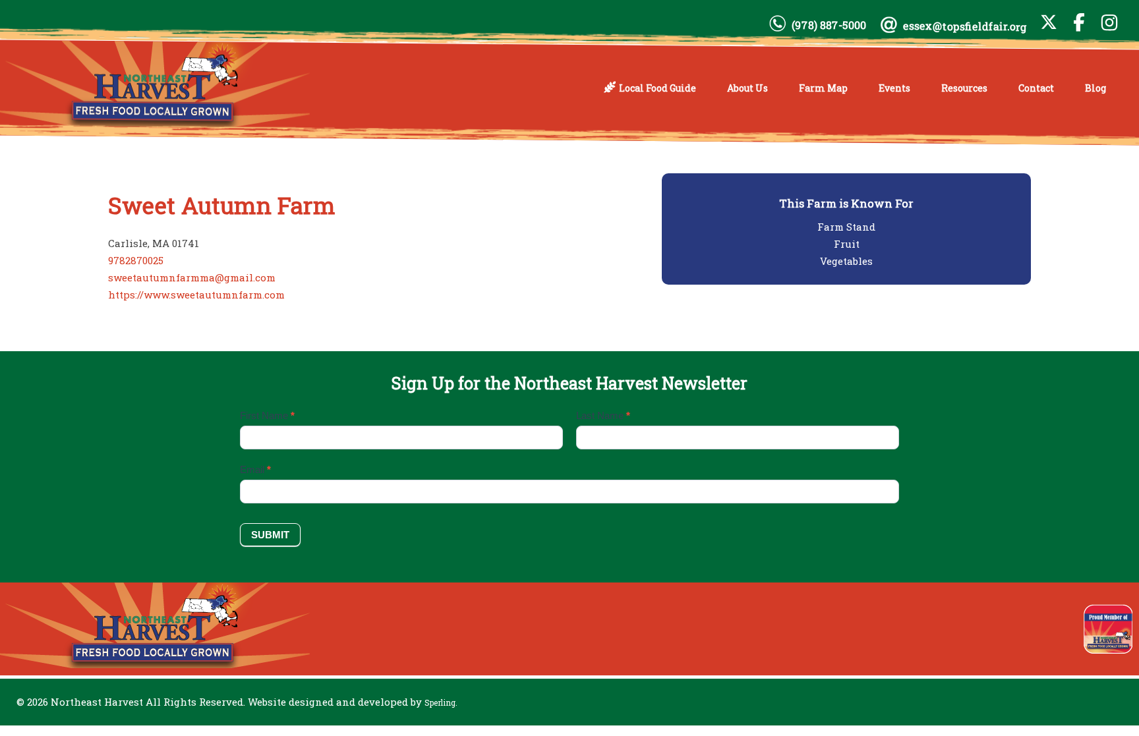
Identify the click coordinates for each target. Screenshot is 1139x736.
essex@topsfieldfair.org (965, 26)
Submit (270, 534)
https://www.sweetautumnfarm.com (196, 294)
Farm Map (823, 88)
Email (255, 469)
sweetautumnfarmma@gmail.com (192, 277)
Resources (964, 88)
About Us (747, 88)
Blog (1095, 88)
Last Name (603, 415)
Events (894, 88)
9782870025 (135, 260)
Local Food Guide (657, 88)
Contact (1036, 88)
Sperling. (440, 702)
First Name (267, 415)
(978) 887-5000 (829, 25)
